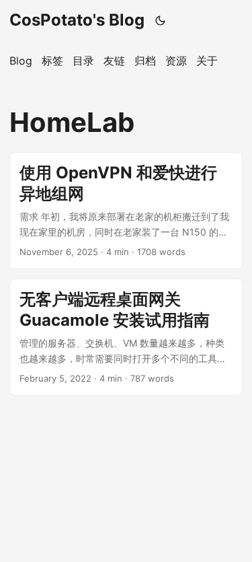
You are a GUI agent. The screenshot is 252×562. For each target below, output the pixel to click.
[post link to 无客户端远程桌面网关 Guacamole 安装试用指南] (126, 337)
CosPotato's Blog (76, 20)
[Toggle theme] (161, 20)
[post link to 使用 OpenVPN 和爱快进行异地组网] (126, 211)
